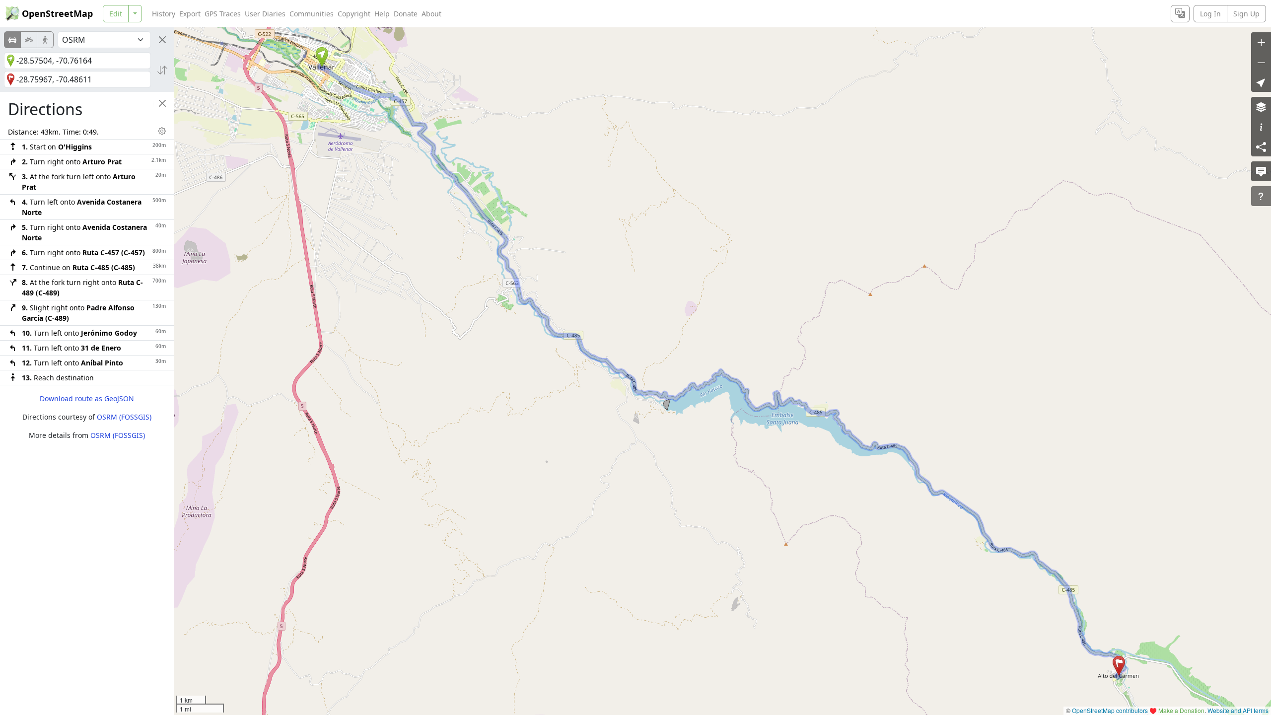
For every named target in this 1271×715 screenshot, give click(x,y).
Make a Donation (1181, 710)
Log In (1210, 13)
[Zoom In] (1261, 42)
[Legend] (1261, 127)
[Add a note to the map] (1261, 171)
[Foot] (45, 39)
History (163, 13)
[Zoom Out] (1261, 62)
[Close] (162, 39)
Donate (406, 13)
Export (190, 13)
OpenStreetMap (57, 13)
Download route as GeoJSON (87, 398)
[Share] (1261, 146)
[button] (322, 57)
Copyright (354, 13)
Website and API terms (1238, 710)
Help (382, 13)
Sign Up (1246, 13)
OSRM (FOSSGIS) (124, 417)
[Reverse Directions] (162, 70)
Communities (311, 13)
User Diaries (265, 13)
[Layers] (1261, 107)
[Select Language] (1180, 13)
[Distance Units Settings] (162, 131)
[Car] (12, 39)
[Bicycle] (28, 39)
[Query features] (1261, 196)
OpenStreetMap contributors (1110, 710)
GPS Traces (223, 13)
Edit (115, 13)
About (431, 13)
